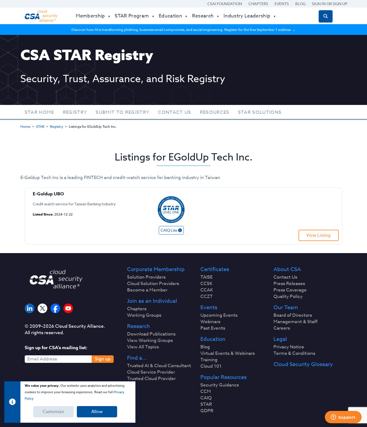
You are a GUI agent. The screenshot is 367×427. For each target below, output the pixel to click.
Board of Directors (293, 315)
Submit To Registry (122, 112)
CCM (205, 391)
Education (212, 339)
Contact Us (174, 112)
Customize (53, 411)
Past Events (212, 328)
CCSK (206, 283)
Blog (300, 3)
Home (25, 126)
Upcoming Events (219, 315)
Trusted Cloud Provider (151, 378)
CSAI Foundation (224, 3)
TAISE (206, 277)
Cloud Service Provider (151, 372)
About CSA (287, 269)
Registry (75, 112)
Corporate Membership (156, 269)
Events (282, 3)
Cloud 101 (211, 366)
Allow (97, 411)
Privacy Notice (289, 347)
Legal (280, 339)
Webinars (210, 322)
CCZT (206, 296)
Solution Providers (146, 277)
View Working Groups (150, 340)
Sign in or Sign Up (329, 3)
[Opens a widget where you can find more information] (343, 417)
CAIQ (206, 398)
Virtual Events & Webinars (227, 353)
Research (138, 326)
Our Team (286, 307)
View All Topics (143, 347)
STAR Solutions (260, 112)
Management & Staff (296, 322)
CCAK (206, 290)
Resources (214, 112)
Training (208, 360)
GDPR (206, 411)
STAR (40, 126)
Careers (282, 328)
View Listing (318, 235)
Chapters (258, 3)
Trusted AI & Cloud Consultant (159, 366)
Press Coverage (290, 290)
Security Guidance (219, 385)
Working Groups (144, 315)
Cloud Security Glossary (303, 364)
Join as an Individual (152, 301)
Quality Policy (288, 296)
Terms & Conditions (294, 353)
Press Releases (289, 283)
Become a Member (147, 290)
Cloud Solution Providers (153, 283)
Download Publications (151, 334)
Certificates (214, 269)
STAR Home (39, 112)
